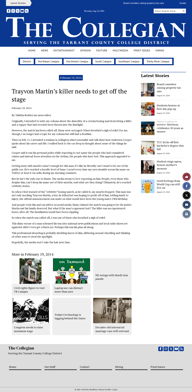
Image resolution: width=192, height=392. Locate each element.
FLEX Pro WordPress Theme (93, 389)
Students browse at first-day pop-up (168, 106)
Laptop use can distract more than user (69, 289)
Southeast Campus (129, 61)
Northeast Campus (48, 61)
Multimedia (120, 50)
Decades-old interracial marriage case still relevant (112, 329)
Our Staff (49, 367)
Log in (114, 389)
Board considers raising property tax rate (139, 3)
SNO (109, 389)
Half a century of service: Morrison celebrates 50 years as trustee (170, 126)
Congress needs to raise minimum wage (28, 329)
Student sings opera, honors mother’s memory (169, 165)
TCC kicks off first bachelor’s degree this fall (170, 145)
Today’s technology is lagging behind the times (70, 316)
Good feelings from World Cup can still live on (168, 184)
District (27, 61)
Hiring (159, 50)
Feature (101, 50)
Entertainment (64, 50)
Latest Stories (155, 75)
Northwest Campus (77, 61)
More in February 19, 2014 (32, 254)
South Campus (103, 61)
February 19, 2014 (71, 77)
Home (32, 50)
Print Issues (142, 50)
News (44, 50)
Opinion (85, 50)
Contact (85, 367)
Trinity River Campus (158, 61)
